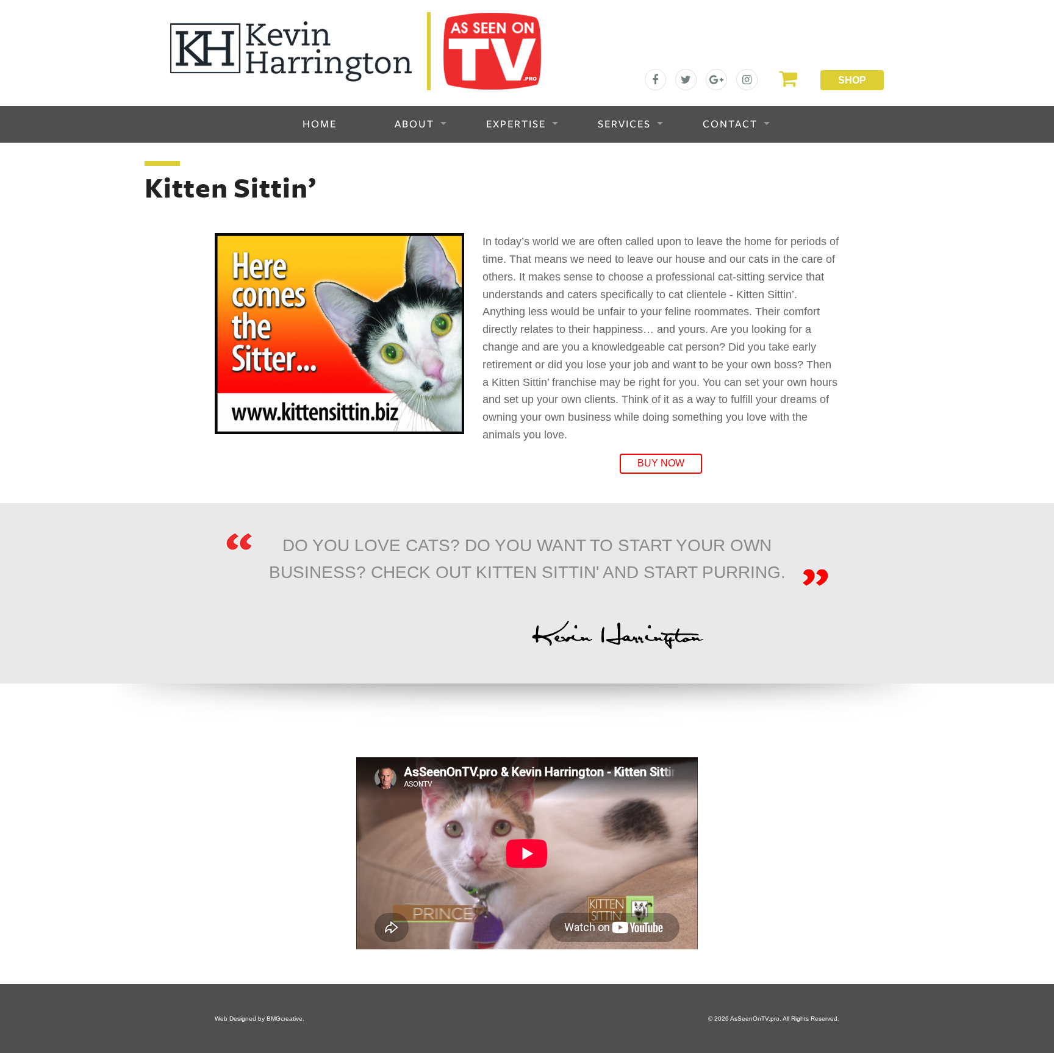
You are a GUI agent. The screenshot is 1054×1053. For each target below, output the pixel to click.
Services (624, 124)
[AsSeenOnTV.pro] (355, 51)
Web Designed (235, 1018)
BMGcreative (285, 1018)
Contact (730, 124)
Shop (852, 80)
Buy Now (660, 463)
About (414, 124)
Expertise (516, 124)
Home (320, 124)
